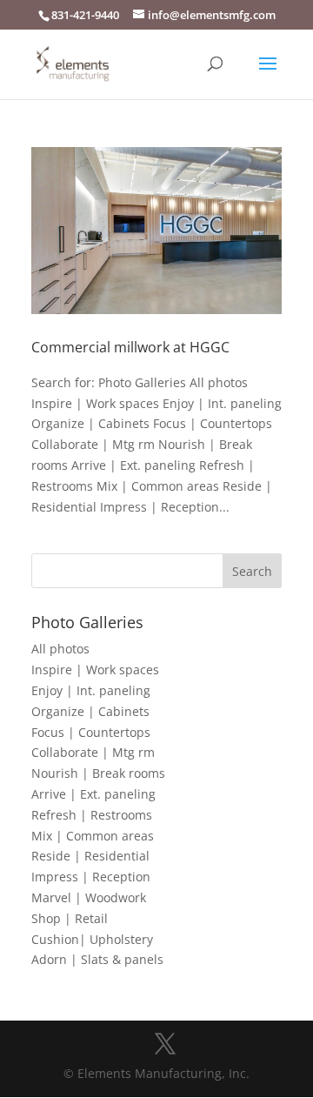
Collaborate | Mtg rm (93, 752)
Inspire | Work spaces (95, 669)
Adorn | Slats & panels (97, 959)
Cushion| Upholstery (92, 939)
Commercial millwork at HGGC (130, 347)
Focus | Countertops (90, 732)
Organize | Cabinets (90, 711)
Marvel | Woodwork (88, 897)
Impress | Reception (90, 876)
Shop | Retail (69, 918)
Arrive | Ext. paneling (93, 794)
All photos (60, 648)
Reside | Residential (90, 855)
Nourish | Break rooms (98, 773)
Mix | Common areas (92, 835)
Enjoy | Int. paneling (90, 690)
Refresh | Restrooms (91, 815)
